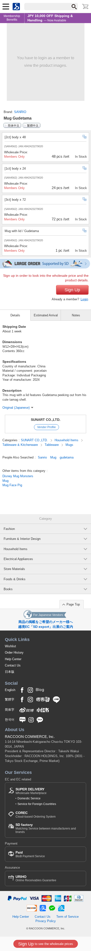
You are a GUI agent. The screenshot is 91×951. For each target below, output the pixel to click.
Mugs (69, 445)
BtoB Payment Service (30, 854)
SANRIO (20, 112)
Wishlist (10, 646)
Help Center (13, 659)
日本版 (9, 672)
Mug (53, 457)
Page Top (73, 604)
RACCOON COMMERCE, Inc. (30, 737)
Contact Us (13, 665)
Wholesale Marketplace (31, 791)
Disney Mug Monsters (17, 476)
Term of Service (67, 916)
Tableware (52, 445)
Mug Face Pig (12, 485)
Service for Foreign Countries (36, 804)
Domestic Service (29, 798)
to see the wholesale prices (45, 944)
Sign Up (72, 289)
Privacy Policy (45, 921)
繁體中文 (33, 125)
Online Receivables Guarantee (36, 878)
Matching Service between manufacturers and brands (46, 828)
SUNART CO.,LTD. (45, 420)
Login (84, 299)
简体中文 (13, 125)
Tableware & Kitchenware (20, 445)
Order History (14, 652)
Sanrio (42, 457)
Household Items (67, 440)
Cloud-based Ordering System (36, 814)
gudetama (67, 457)
